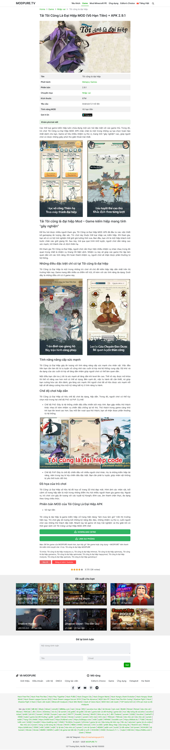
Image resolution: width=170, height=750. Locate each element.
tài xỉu (54, 712)
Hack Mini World (75, 702)
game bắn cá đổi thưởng (102, 712)
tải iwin (88, 712)
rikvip (78, 709)
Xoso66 (78, 714)
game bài (117, 712)
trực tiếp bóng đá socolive (133, 712)
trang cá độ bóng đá (47, 725)
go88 (51, 717)
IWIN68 (107, 719)
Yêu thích (75, 3)
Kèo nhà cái (25, 725)
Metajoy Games (89, 82)
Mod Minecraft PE (98, 3)
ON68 (102, 730)
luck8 (116, 727)
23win (81, 732)
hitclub (64, 717)
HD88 (20, 717)
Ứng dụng (113, 3)
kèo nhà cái (145, 709)
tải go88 (71, 712)
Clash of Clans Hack (92, 702)
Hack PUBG (71, 697)
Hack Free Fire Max (39, 697)
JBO (34, 712)
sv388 (99, 725)
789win (146, 725)
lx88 (95, 719)
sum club (62, 714)
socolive (149, 712)
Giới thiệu (24, 681)
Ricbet (129, 709)
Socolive (139, 714)
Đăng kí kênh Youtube (64, 562)
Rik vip (124, 722)
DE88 (36, 727)
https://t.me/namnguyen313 (92, 737)
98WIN (50, 730)
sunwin (125, 714)
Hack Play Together (57, 697)
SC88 (28, 709)
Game (85, 3)
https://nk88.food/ (46, 719)
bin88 (25, 714)
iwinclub (131, 722)
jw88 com (108, 727)
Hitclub (19, 712)
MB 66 (34, 709)
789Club (27, 712)
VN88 (61, 722)
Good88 (36, 722)
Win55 (93, 714)
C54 (93, 725)
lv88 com (21, 722)
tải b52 (32, 714)
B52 (83, 709)
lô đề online (124, 727)
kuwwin (77, 722)
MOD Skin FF (104, 699)
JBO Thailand (115, 714)
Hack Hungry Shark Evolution (123, 697)
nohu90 (55, 709)
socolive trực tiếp (94, 709)
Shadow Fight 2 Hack (142, 699)
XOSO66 (95, 730)
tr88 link (130, 730)
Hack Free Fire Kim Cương (121, 699)
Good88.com (117, 719)
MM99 (42, 730)
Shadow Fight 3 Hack (27, 702)
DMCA (59, 681)
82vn (39, 712)
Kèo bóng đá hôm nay (111, 722)
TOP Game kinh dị (127, 702)
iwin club (115, 709)
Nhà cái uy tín (103, 714)
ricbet (18, 714)
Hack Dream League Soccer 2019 (67, 699)
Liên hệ (49, 681)
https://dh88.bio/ (25, 727)
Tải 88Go (69, 722)
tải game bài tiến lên (68, 730)
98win (41, 709)
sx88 (53, 727)
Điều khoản (37, 681)
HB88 (73, 725)
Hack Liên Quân (43, 702)
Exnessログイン (113, 730)
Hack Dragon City (84, 697)
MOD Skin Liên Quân (110, 702)
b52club (85, 722)
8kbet (47, 709)
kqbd (26, 717)
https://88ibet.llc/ (131, 719)
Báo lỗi (45, 562)
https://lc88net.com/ (64, 719)
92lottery (46, 712)
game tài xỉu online (144, 722)
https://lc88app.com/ (82, 719)
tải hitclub (107, 709)
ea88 (19, 719)
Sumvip (86, 714)
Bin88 (123, 709)
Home (42, 9)
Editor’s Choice (127, 3)
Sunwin (39, 714)
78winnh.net (136, 725)
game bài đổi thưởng (38, 717)
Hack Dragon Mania (101, 697)
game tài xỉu (95, 722)
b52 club (93, 717)
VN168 (46, 714)
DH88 (79, 725)
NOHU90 (144, 727)
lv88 (41, 727)
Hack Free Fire (23, 697)
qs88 (100, 719)
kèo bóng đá (124, 725)
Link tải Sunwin (90, 727)
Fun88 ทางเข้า (84, 730)
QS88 (132, 714)
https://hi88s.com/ (143, 730)
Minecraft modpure (59, 702)
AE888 (100, 727)
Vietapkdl (133, 681)
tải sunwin (62, 712)
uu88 (56, 730)
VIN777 (70, 714)
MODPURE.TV (25, 3)
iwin (72, 709)
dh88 (47, 727)
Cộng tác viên (71, 681)
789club (110, 717)
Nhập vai (61, 9)
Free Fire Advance (89, 699)
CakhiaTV (149, 714)
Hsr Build (145, 681)
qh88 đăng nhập (110, 725)
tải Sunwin (135, 727)
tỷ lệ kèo (60, 727)
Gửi (127, 665)
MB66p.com (65, 709)
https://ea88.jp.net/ (49, 722)
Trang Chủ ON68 (30, 719)
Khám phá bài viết (49, 122)
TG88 (142, 719)
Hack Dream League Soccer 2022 (38, 699)
